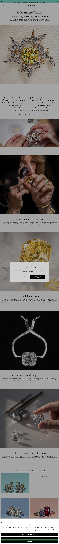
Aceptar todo (29, 541)
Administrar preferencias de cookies (29, 534)
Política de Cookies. (38, 530)
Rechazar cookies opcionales (29, 538)
